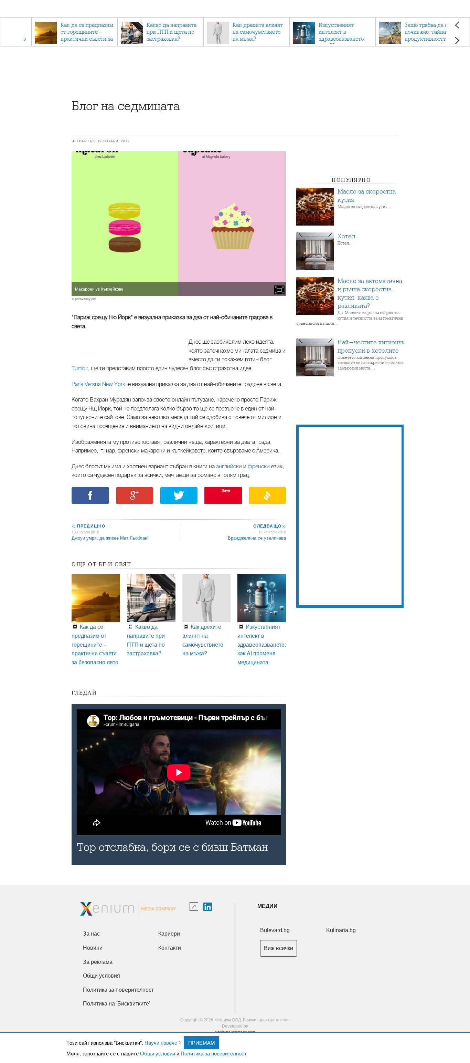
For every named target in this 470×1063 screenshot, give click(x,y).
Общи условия (157, 1053)
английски (229, 466)
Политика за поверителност (214, 1053)
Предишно (88, 526)
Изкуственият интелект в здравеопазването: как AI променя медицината (261, 644)
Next (457, 40)
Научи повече (161, 1042)
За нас (91, 934)
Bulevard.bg (275, 930)
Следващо (269, 526)
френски (259, 466)
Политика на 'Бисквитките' (116, 1004)
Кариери (169, 934)
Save (226, 490)
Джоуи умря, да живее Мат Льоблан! (110, 537)
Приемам (201, 1042)
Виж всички (278, 948)
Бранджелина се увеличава (257, 537)
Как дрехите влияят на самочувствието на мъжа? (202, 640)
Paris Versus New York (98, 384)
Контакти (169, 948)
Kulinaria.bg (341, 930)
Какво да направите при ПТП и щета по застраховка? (146, 640)
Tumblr (80, 368)
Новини (93, 948)
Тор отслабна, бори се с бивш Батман (172, 847)
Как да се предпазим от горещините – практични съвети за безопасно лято (95, 644)
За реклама (98, 962)
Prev (457, 25)
